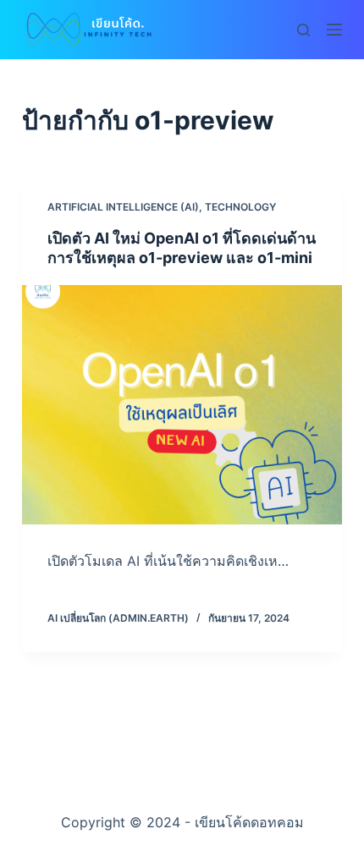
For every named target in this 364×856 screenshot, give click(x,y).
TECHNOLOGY (240, 206)
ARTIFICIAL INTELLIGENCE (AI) (123, 206)
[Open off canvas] (334, 29)
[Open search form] (303, 30)
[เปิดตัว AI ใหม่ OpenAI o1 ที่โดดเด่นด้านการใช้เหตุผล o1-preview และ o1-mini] (182, 405)
